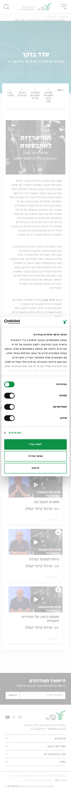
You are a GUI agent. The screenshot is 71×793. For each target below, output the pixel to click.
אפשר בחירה (35, 456)
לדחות (35, 468)
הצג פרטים (15, 433)
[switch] (10, 395)
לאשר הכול (35, 444)
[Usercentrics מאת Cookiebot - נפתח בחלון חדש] (20, 321)
